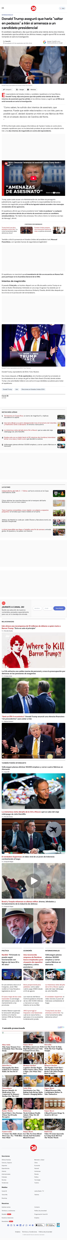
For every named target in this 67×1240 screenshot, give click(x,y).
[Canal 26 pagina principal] (33, 10)
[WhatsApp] (26, 1225)
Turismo (36, 1183)
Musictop (4, 1198)
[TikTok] (23, 1225)
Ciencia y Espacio (7, 1162)
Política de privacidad (40, 1210)
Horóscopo (37, 1171)
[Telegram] (29, 1225)
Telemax (36, 1194)
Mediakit (6, 1214)
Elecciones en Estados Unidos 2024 (33, 389)
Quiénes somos (6, 1207)
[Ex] (14, 1225)
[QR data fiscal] (58, 1226)
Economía (27, 951)
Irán (17, 389)
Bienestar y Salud (39, 1160)
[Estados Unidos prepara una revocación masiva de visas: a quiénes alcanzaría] (59, 230)
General (36, 1168)
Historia (4, 1171)
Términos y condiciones (8, 1210)
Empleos (36, 1218)
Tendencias (5, 1183)
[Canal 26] (33, 1148)
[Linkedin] (20, 1225)
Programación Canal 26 (41, 1214)
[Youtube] (17, 1225)
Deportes (4, 1165)
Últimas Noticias (6, 1160)
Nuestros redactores (7, 1218)
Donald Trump (7, 389)
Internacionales (7, 15)
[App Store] (39, 1225)
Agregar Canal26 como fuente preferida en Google (55, 42)
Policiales (4, 1177)
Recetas (4, 1180)
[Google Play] (50, 1225)
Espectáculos (5, 1168)
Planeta (36, 1174)
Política (5, 951)
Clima (36, 1162)
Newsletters (7, 1221)
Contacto (37, 1207)
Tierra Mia (4, 1194)
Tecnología (37, 1180)
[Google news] (33, 1225)
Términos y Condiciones (29, 1232)
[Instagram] (11, 1225)
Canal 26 (7, 41)
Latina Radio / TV (39, 1191)
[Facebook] (8, 1225)
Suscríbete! (59, 608)
